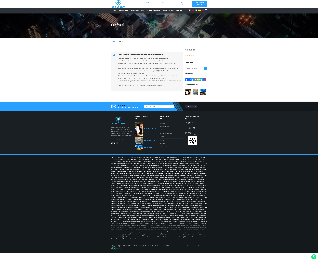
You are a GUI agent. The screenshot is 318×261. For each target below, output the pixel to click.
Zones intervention (166, 133)
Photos (163, 130)
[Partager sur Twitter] (112, 143)
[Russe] (206, 10)
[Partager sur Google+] (117, 143)
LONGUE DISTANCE (167, 11)
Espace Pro (197, 246)
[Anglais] (193, 10)
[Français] (189, 10)
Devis (142, 11)
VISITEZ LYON (148, 147)
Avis (162, 140)
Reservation (135, 11)
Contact (179, 11)
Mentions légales (186, 246)
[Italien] (196, 10)
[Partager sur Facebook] (114, 143)
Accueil (114, 11)
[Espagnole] (199, 10)
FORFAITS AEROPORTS (153, 11)
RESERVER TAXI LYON (150, 128)
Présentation (123, 11)
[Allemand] (202, 10)
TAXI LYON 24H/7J (149, 140)
